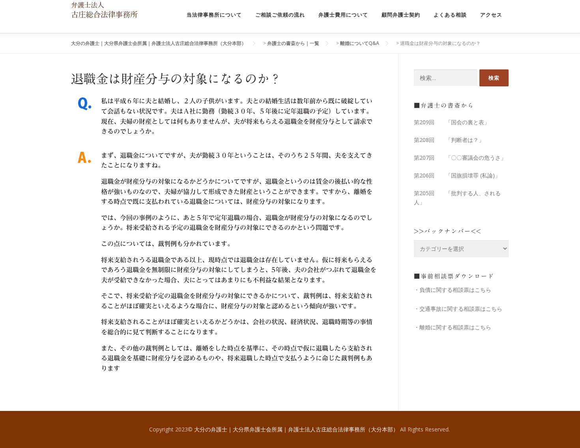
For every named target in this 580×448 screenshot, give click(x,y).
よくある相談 (450, 15)
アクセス (491, 15)
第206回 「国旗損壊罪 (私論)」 (457, 175)
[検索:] (445, 77)
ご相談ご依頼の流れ (280, 15)
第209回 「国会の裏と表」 (452, 122)
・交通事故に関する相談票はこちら (458, 308)
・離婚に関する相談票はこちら (452, 327)
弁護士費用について (343, 15)
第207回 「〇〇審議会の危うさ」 (460, 157)
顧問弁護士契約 (401, 15)
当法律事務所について (214, 15)
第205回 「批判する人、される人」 (457, 197)
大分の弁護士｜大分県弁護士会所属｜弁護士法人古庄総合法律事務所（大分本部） (297, 429)
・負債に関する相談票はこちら (452, 289)
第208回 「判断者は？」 (449, 140)
